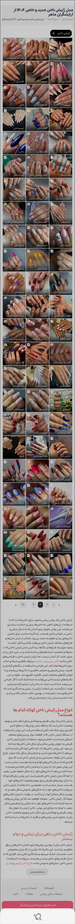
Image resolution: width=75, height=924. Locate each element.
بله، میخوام (45, 916)
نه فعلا (26, 916)
